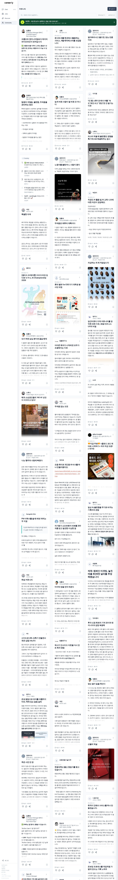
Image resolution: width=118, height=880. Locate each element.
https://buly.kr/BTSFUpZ (29, 423)
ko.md (73, 471)
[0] (22, 85)
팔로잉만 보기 (111, 15)
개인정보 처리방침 (5, 870)
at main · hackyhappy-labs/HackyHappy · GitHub (68, 473)
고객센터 (3, 866)
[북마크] (47, 86)
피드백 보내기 (4, 865)
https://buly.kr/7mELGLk (96, 173)
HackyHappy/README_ (63, 471)
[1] (22, 383)
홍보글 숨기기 (101, 15)
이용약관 (3, 868)
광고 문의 (3, 872)
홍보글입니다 (24, 272)
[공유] (29, 85)
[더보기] (47, 30)
